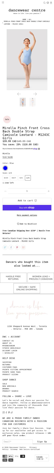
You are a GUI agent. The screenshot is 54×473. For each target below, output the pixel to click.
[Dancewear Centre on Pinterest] (9, 413)
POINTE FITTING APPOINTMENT (17, 369)
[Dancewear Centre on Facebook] (6, 413)
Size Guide (8, 157)
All (30, 19)
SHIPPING (7, 362)
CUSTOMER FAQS (10, 367)
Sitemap (14, 449)
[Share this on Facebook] (11, 247)
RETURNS (6, 365)
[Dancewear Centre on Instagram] (4, 413)
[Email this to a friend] (23, 247)
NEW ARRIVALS (9, 386)
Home (24, 19)
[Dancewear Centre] (27, 11)
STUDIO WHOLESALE (12, 348)
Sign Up (42, 441)
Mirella (6, 154)
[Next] (35, 94)
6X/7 (14, 178)
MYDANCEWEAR (9, 346)
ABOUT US (7, 343)
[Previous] (19, 94)
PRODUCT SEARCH (10, 391)
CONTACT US (8, 341)
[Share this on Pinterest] (17, 247)
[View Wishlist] (47, 3)
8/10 (6, 178)
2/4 (27, 178)
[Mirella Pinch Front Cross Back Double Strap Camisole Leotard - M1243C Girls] (27, 59)
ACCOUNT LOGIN (10, 351)
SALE (5, 384)
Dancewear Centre (18, 447)
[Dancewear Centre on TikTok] (12, 413)
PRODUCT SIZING (10, 374)
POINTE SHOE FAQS (12, 372)
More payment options (27, 215)
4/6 (21, 178)
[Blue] (5, 168)
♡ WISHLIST (8, 353)
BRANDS (6, 389)
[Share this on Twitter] (5, 247)
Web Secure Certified (30, 449)
